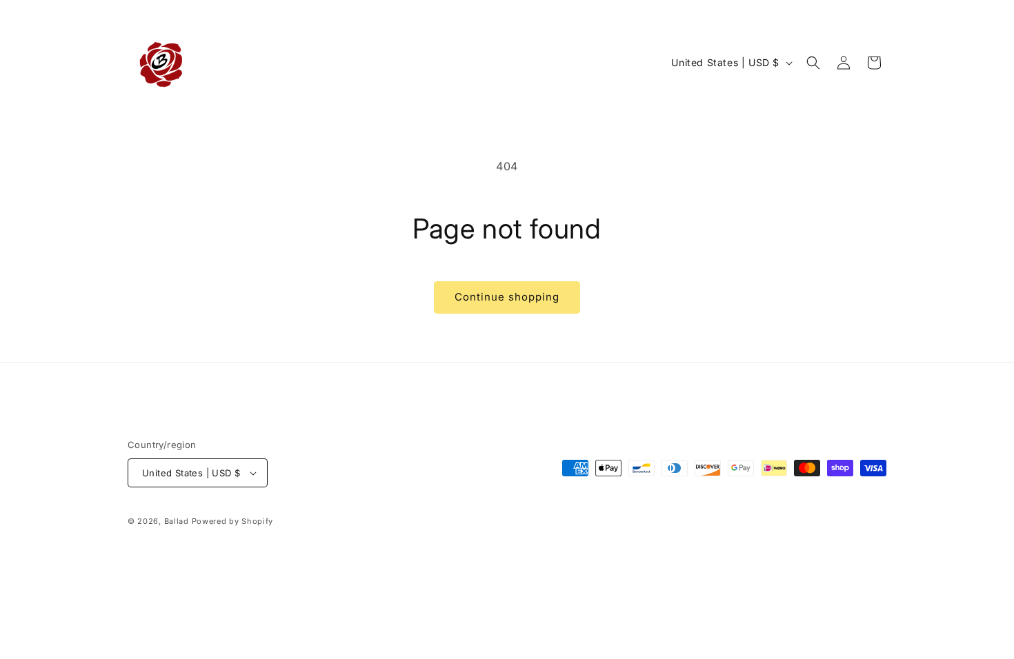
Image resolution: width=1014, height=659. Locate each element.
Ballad (176, 521)
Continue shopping (507, 296)
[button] (813, 63)
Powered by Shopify (233, 521)
